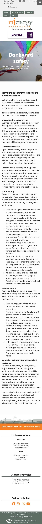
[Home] (21, 24)
